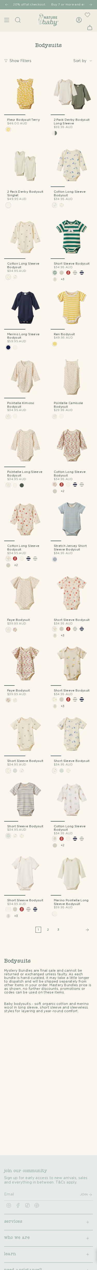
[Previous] (6, 4)
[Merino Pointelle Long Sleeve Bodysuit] (72, 874)
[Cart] (89, 27)
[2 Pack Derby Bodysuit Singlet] (25, 166)
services (13, 1222)
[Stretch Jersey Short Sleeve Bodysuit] (72, 520)
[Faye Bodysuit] (25, 594)
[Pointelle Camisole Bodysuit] (72, 377)
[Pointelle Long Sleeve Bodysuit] (25, 446)
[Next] (90, 4)
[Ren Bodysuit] (72, 308)
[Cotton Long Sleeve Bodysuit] (72, 166)
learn (10, 1254)
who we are (17, 1238)
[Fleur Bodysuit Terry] (25, 93)
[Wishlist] (87, 15)
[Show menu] (7, 20)
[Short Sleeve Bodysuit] (72, 238)
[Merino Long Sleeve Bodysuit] (25, 308)
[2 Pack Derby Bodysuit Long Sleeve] (72, 93)
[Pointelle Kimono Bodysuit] (25, 377)
